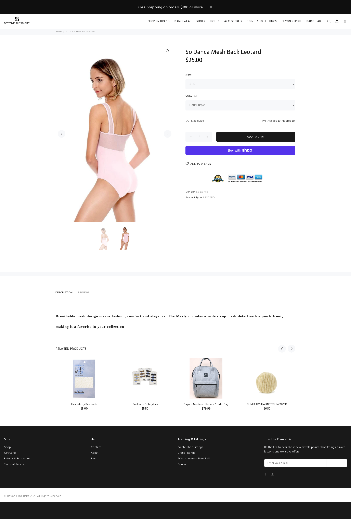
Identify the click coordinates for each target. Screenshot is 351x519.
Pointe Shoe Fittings (190, 447)
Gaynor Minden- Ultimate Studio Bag (206, 404)
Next (167, 134)
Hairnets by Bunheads (84, 404)
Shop (7, 447)
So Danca (202, 192)
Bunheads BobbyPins (145, 404)
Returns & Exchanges (17, 458)
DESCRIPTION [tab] (64, 292)
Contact (96, 447)
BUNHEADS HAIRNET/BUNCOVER (267, 404)
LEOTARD (209, 197)
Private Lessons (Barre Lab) (194, 458)
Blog (93, 458)
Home (59, 32)
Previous (61, 134)
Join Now (337, 463)
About (95, 453)
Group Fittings (186, 453)
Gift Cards (10, 453)
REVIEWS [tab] (84, 292)
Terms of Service (14, 464)
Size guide (197, 121)
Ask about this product (281, 121)
